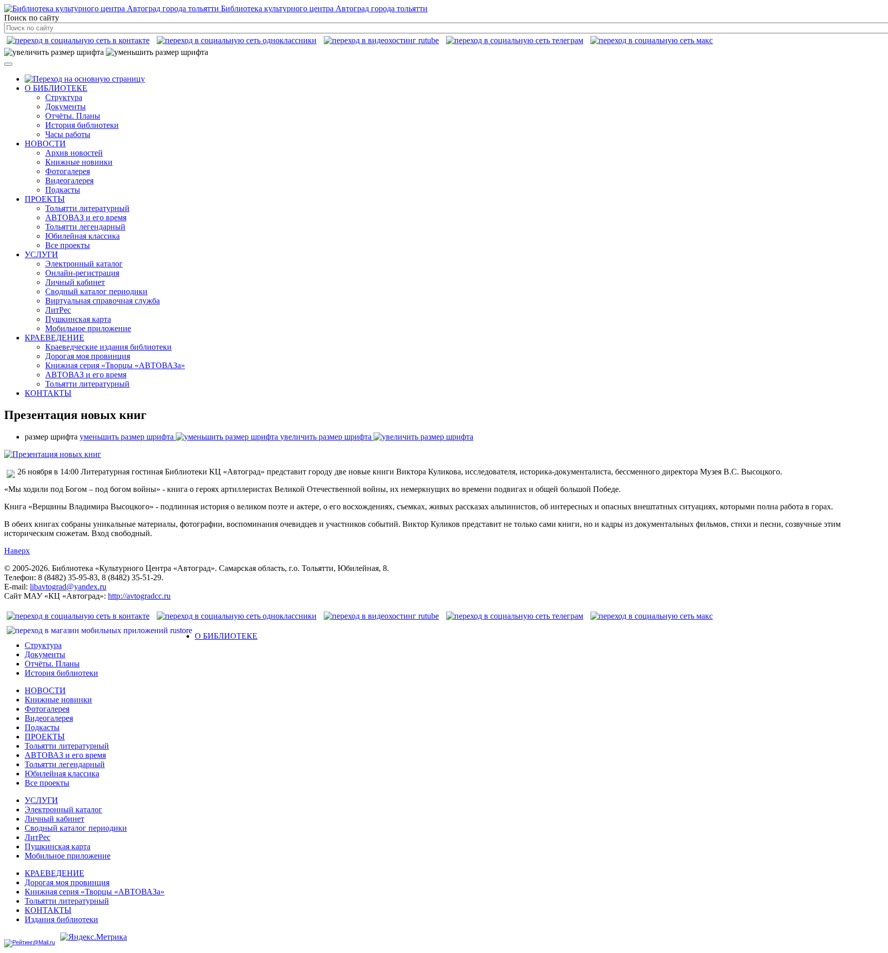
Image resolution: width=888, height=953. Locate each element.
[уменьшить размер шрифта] (157, 52)
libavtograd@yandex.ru (68, 586)
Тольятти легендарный (85, 226)
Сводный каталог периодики (96, 291)
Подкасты (62, 189)
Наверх (17, 550)
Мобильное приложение (88, 328)
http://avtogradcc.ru (139, 596)
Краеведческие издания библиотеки (108, 346)
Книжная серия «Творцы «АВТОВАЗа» (115, 365)
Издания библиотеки (61, 919)
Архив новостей (74, 152)
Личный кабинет (75, 282)
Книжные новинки (79, 162)
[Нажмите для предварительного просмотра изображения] (52, 454)
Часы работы (67, 134)
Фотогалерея (67, 171)
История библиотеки (82, 125)
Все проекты (67, 245)
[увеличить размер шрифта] (54, 52)
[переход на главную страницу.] (85, 78)
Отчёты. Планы (72, 115)
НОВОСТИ (45, 143)
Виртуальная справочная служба (102, 300)
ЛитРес (58, 310)
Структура (63, 97)
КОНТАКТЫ (48, 393)
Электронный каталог (84, 263)
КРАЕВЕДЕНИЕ (54, 337)
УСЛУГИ (41, 254)
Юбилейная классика (82, 236)
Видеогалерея (69, 180)
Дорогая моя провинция (87, 356)
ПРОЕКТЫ (45, 199)
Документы (65, 106)
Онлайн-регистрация (82, 273)
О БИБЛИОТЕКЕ (56, 88)
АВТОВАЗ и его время (85, 217)
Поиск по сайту (31, 17)
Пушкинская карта (78, 319)
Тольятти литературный (87, 208)
